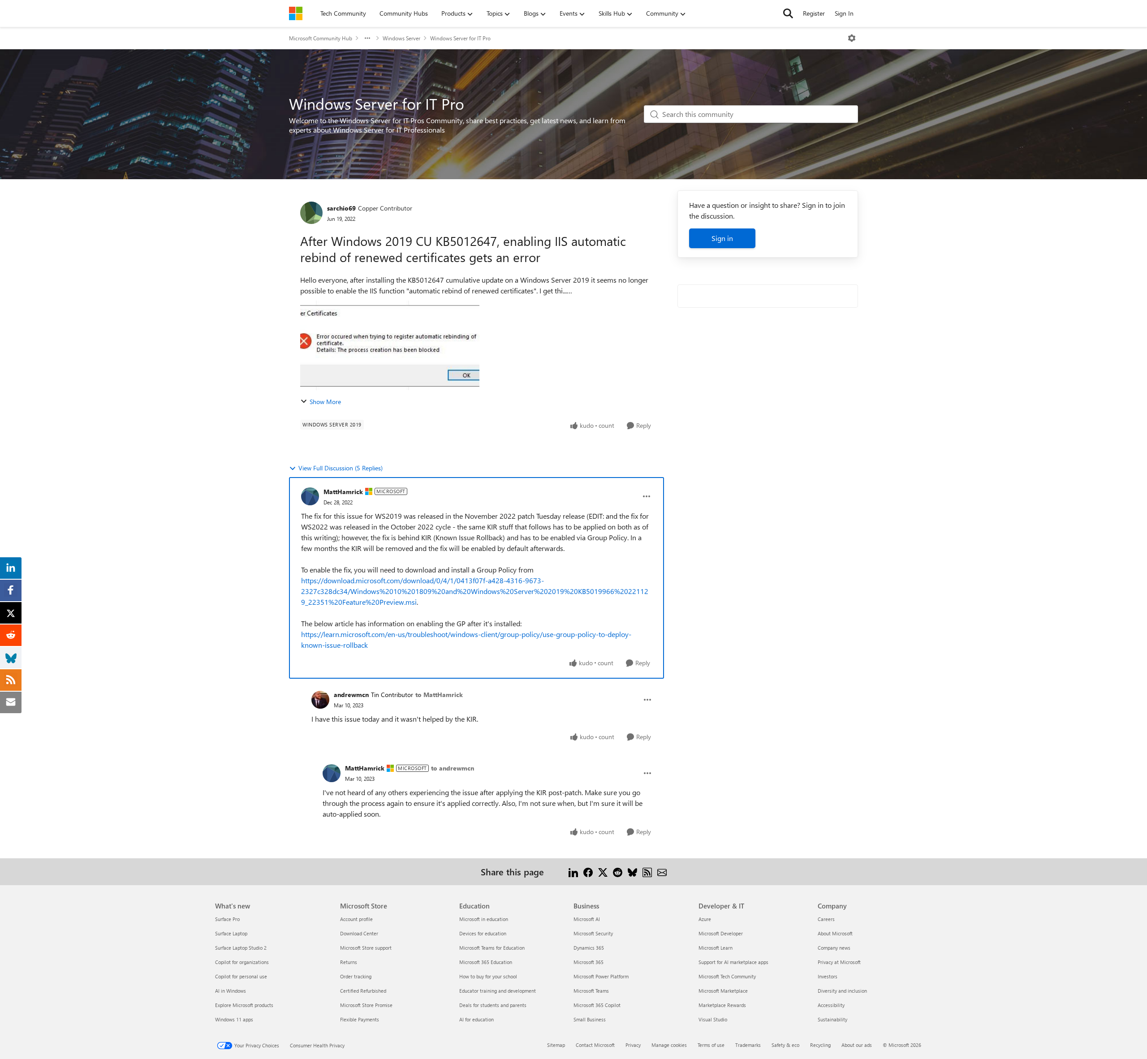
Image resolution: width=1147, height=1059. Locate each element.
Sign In (844, 13)
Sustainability (832, 1019)
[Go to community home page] (295, 13)
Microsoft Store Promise (366, 1005)
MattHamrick (343, 491)
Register (814, 13)
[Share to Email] (662, 871)
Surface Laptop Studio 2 (241, 947)
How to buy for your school (488, 976)
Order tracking (355, 976)
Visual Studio (713, 1019)
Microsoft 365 (589, 962)
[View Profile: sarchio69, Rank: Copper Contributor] (311, 213)
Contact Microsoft (595, 1045)
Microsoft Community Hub (320, 38)
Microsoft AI (587, 919)
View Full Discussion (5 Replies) (340, 468)
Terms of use (711, 1045)
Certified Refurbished (363, 990)
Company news (834, 947)
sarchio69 (341, 208)
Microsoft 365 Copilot (597, 1005)
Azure (705, 919)
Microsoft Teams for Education (492, 947)
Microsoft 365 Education (485, 962)
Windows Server (401, 38)
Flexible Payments (359, 1019)
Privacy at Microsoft (839, 962)
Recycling (820, 1045)
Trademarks (748, 1045)
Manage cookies (669, 1045)
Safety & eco (785, 1045)
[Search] (788, 13)
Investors (827, 976)
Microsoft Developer (721, 933)
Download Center (359, 933)
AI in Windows (230, 990)
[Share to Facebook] (588, 871)
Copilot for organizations (242, 962)
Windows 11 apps (234, 1019)
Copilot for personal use (241, 976)
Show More (325, 401)
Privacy (633, 1045)
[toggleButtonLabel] (851, 38)
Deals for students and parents (492, 1005)
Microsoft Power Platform (601, 976)
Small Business (590, 1019)
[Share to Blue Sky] (632, 871)
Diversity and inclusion (842, 990)
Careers (826, 919)
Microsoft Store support (366, 947)
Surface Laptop (231, 933)
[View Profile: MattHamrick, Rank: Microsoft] (310, 496)
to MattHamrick (439, 694)
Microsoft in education (483, 919)
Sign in (722, 238)
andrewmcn (351, 694)
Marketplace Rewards (722, 1005)
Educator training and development (497, 990)
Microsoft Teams (591, 990)
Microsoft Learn (716, 947)
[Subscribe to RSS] (647, 871)
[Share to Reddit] (617, 871)
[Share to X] (603, 871)
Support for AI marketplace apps (733, 962)
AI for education (476, 1019)
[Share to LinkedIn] (573, 871)
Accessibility (831, 1005)
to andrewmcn (452, 768)
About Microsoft (835, 933)
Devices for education (482, 933)
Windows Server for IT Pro (460, 38)
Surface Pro (227, 919)
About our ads (856, 1045)
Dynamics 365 (589, 947)
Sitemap (556, 1045)
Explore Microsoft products (244, 1005)
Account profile (356, 919)
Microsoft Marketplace (723, 990)
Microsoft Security (593, 933)
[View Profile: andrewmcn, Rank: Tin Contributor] (320, 700)
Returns (348, 962)
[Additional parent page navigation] (367, 38)
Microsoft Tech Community (727, 976)
